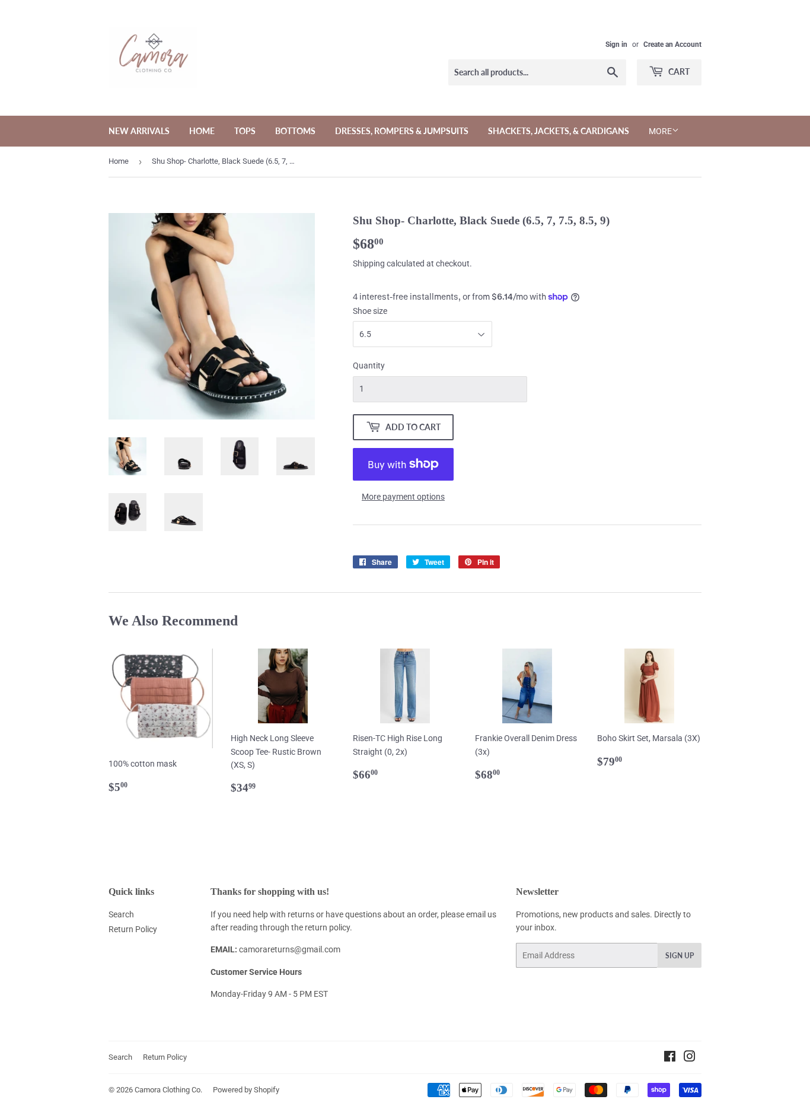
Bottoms (295, 131)
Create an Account (672, 44)
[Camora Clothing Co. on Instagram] (690, 1058)
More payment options (403, 496)
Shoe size (370, 311)
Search (121, 914)
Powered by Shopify (246, 1089)
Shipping (369, 263)
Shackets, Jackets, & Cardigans (558, 131)
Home (202, 131)
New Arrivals (139, 131)
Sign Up (679, 955)
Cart (678, 71)
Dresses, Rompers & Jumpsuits (401, 131)
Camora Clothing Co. (168, 1089)
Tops (245, 131)
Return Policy (133, 929)
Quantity (369, 365)
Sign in (616, 44)
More (660, 131)
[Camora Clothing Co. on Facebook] (670, 1058)
